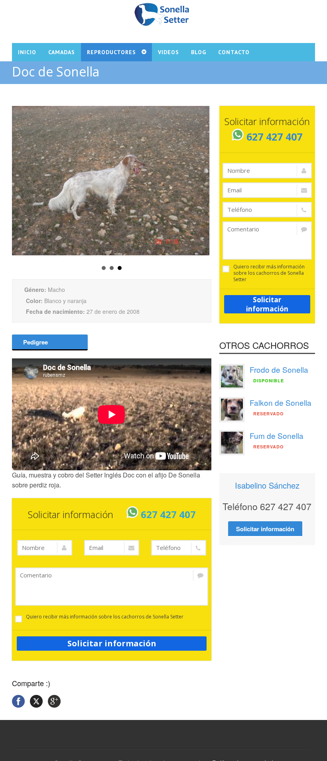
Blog (198, 52)
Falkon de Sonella (280, 402)
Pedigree (35, 342)
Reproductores (111, 52)
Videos (168, 52)
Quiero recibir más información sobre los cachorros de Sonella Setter (104, 617)
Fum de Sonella (276, 435)
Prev (20, 176)
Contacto (234, 52)
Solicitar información (111, 643)
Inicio (27, 52)
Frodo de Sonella (279, 369)
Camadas (61, 52)
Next (200, 176)
